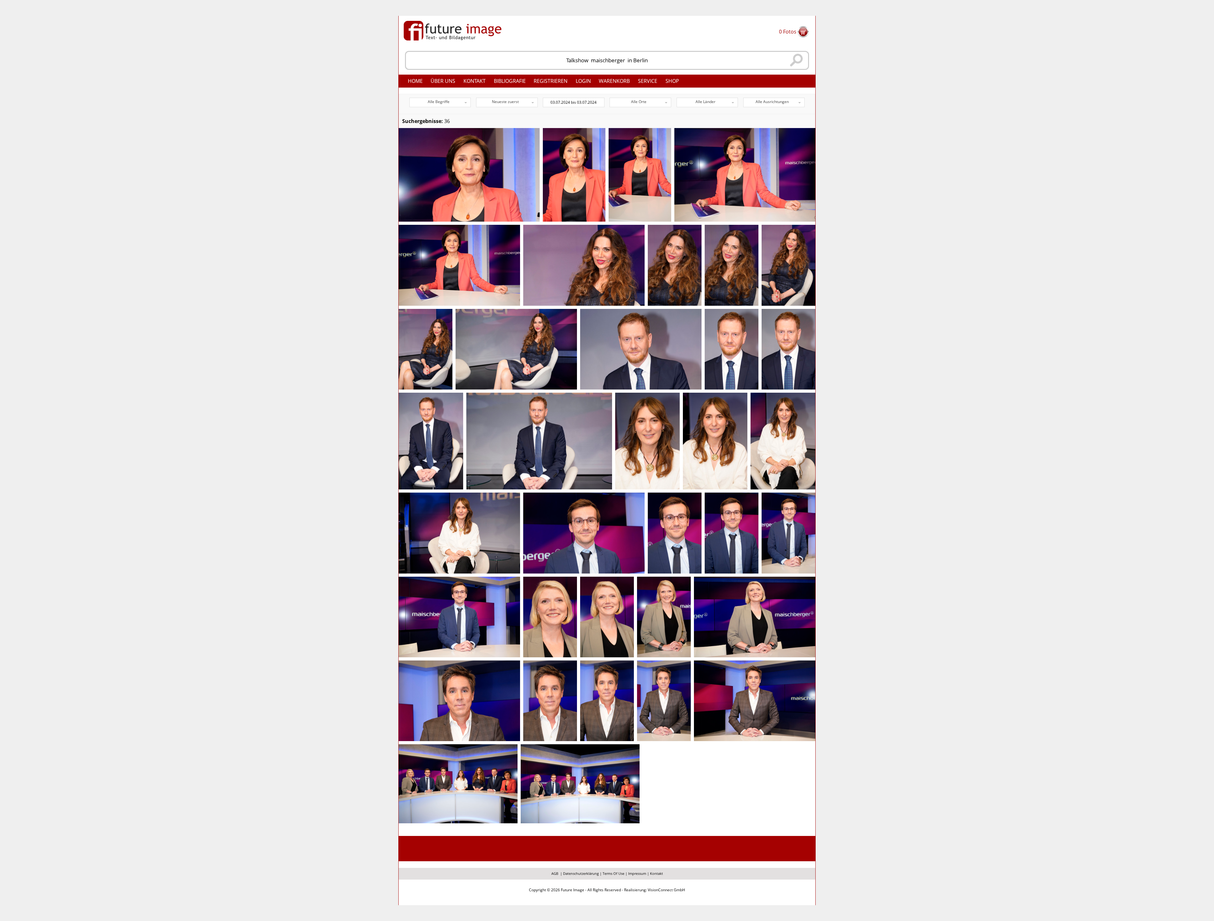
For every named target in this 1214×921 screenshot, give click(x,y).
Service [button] (647, 80)
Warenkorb (614, 80)
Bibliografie (510, 80)
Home (415, 80)
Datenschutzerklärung (581, 873)
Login (583, 80)
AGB (554, 873)
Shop (672, 80)
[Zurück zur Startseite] (452, 30)
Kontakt (474, 80)
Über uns (443, 80)
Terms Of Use (613, 873)
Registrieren (550, 80)
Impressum (637, 873)
